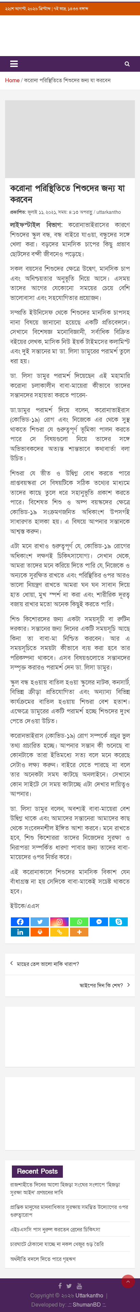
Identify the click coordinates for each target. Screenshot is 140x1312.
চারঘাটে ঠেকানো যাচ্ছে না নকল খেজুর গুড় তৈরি (57, 1244)
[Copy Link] (59, 932)
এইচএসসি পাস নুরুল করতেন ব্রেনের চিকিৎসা (55, 1229)
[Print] (40, 932)
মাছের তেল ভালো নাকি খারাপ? (48, 964)
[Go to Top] (128, 1281)
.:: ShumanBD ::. (87, 1305)
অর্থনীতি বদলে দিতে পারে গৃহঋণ (42, 1259)
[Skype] (118, 921)
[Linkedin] (20, 932)
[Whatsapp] (79, 921)
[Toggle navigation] (14, 64)
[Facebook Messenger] (99, 921)
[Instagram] (59, 921)
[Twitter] (40, 921)
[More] (79, 932)
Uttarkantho (89, 1295)
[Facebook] (20, 921)
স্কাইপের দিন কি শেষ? (101, 985)
